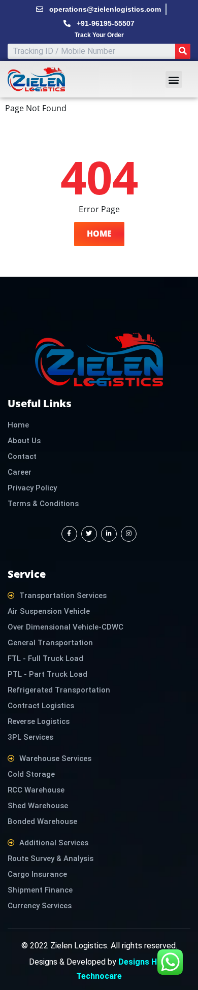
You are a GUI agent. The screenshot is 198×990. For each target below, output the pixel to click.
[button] (174, 79)
